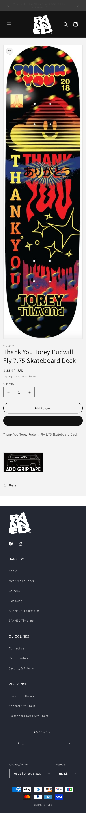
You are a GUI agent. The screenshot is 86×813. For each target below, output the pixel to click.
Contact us (16, 648)
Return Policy (18, 658)
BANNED (47, 804)
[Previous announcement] (8, 6)
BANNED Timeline (21, 621)
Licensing (15, 601)
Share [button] (12, 485)
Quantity (8, 384)
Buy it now (43, 421)
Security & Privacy (21, 668)
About (13, 571)
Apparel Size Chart (22, 706)
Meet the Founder (21, 581)
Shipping (8, 376)
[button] (9, 24)
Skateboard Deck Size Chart (28, 716)
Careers (14, 591)
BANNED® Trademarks (24, 611)
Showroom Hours (21, 696)
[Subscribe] (68, 744)
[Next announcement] (78, 6)
